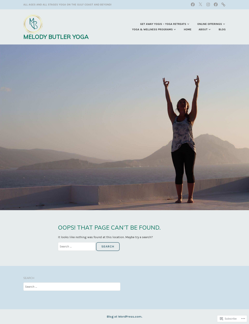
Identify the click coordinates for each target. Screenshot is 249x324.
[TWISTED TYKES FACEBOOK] (215, 4)
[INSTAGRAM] (208, 4)
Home (187, 29)
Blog (222, 29)
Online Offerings (209, 24)
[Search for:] (77, 246)
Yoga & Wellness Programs (152, 29)
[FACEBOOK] (192, 4)
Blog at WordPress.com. (124, 316)
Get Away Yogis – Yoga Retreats (163, 24)
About (203, 29)
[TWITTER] (200, 4)
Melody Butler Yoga (56, 36)
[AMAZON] (223, 4)
